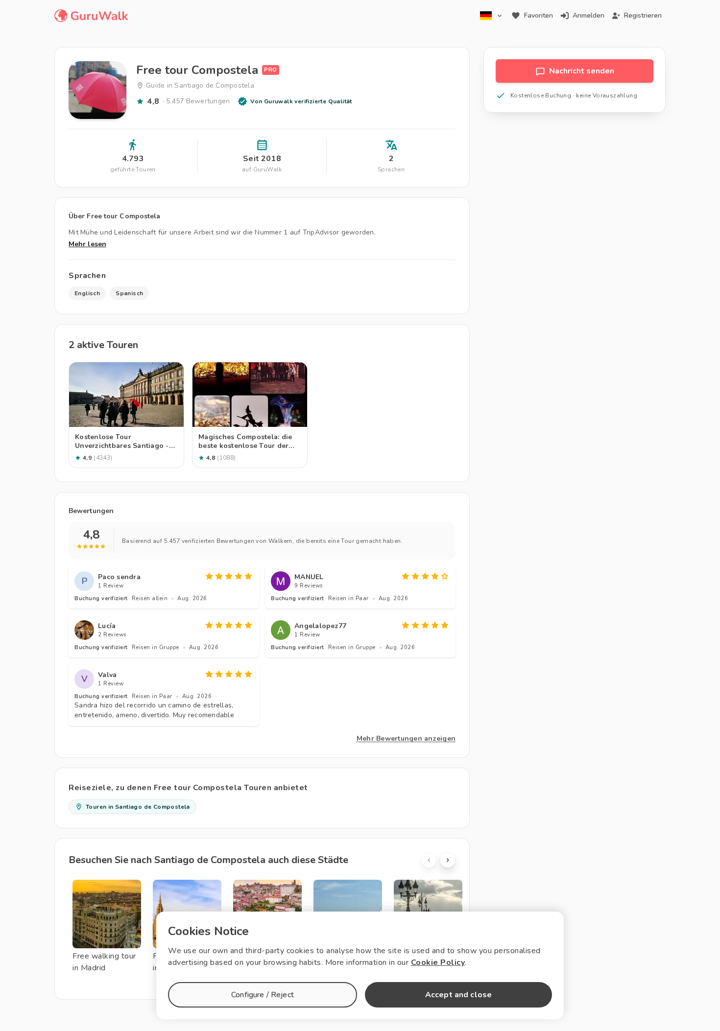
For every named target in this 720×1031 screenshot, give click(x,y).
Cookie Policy (438, 962)
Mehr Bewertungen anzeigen (406, 738)
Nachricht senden (581, 71)
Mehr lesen (87, 244)
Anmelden (588, 15)
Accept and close (458, 994)
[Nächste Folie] (448, 860)
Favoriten (538, 15)
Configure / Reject (262, 994)
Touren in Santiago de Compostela (138, 807)
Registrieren (643, 15)
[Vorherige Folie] (429, 860)
